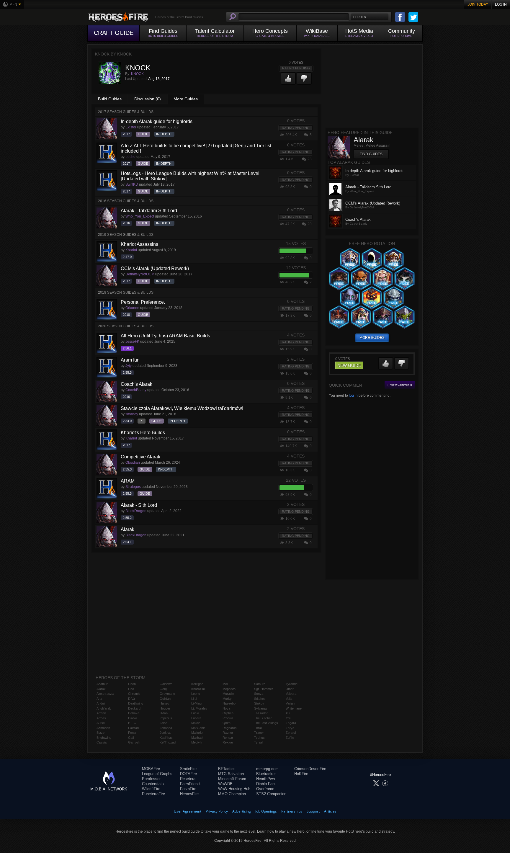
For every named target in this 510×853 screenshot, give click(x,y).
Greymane (167, 693)
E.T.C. (132, 723)
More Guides (186, 99)
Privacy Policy (217, 811)
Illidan (164, 713)
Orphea (228, 713)
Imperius (166, 718)
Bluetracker (266, 774)
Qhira (227, 723)
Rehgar (228, 737)
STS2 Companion (271, 794)
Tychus (259, 737)
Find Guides (371, 154)
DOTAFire (188, 774)
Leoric (195, 693)
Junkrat (165, 732)
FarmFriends (191, 784)
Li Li (194, 698)
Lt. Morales (199, 708)
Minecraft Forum (232, 779)
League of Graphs (157, 774)
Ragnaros (230, 728)
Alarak (101, 689)
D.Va (131, 698)
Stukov (259, 703)
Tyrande (292, 684)
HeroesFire (189, 794)
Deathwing (135, 703)
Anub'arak (104, 708)
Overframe (265, 789)
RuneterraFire (153, 794)
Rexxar (228, 742)
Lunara (196, 718)
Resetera (187, 779)
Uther (290, 689)
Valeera (291, 693)
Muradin (228, 693)
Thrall (258, 728)
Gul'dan (165, 698)
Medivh (196, 742)
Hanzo (164, 703)
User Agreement (187, 811)
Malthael (197, 737)
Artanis (102, 713)
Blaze (100, 732)
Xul (288, 713)
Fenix (132, 732)
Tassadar (261, 713)
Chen (132, 684)
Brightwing (104, 737)
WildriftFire (151, 789)
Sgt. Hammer (263, 689)
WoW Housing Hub (234, 789)
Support (313, 811)
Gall (131, 737)
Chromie (134, 693)
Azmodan (103, 728)
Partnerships (291, 811)
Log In (501, 4)
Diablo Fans (266, 784)
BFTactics (227, 769)
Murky (227, 698)
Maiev (195, 723)
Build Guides (110, 99)
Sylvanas (260, 708)
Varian (290, 703)
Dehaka (133, 713)
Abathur (102, 684)
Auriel (100, 723)
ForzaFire (188, 789)
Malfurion (197, 732)
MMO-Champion (232, 794)
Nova (226, 708)
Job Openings (266, 811)
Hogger (165, 708)
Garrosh (134, 742)
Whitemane (294, 708)
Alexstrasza (105, 693)
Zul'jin (290, 737)
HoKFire (301, 774)
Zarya (290, 728)
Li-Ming (196, 703)
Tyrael (258, 742)
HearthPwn (265, 779)
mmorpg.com (267, 769)
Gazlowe (166, 684)
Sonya (258, 693)
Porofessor (151, 779)
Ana (99, 698)
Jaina (163, 723)
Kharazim (198, 689)
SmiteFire (188, 769)
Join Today (478, 4)
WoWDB (225, 784)
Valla (289, 698)
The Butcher (263, 718)
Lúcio (195, 713)
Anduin (101, 703)
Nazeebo (229, 703)
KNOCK (137, 74)
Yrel (288, 718)
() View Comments (400, 384)
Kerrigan (197, 684)
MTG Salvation (231, 774)
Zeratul (291, 732)
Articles (330, 811)
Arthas (101, 718)
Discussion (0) (147, 99)
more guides (372, 338)
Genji (163, 689)
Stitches (260, 698)
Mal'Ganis (198, 728)
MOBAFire (151, 769)
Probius (228, 718)
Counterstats (153, 784)
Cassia (102, 742)
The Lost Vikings (266, 723)
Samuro (259, 684)
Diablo (132, 718)
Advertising (241, 811)
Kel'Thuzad (168, 742)
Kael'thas (166, 737)
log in (353, 395)
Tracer (259, 732)
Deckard (134, 708)
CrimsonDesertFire (310, 769)
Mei (225, 684)
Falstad (133, 728)
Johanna (166, 728)
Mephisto (229, 689)
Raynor (228, 732)
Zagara (291, 723)
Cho (131, 689)
